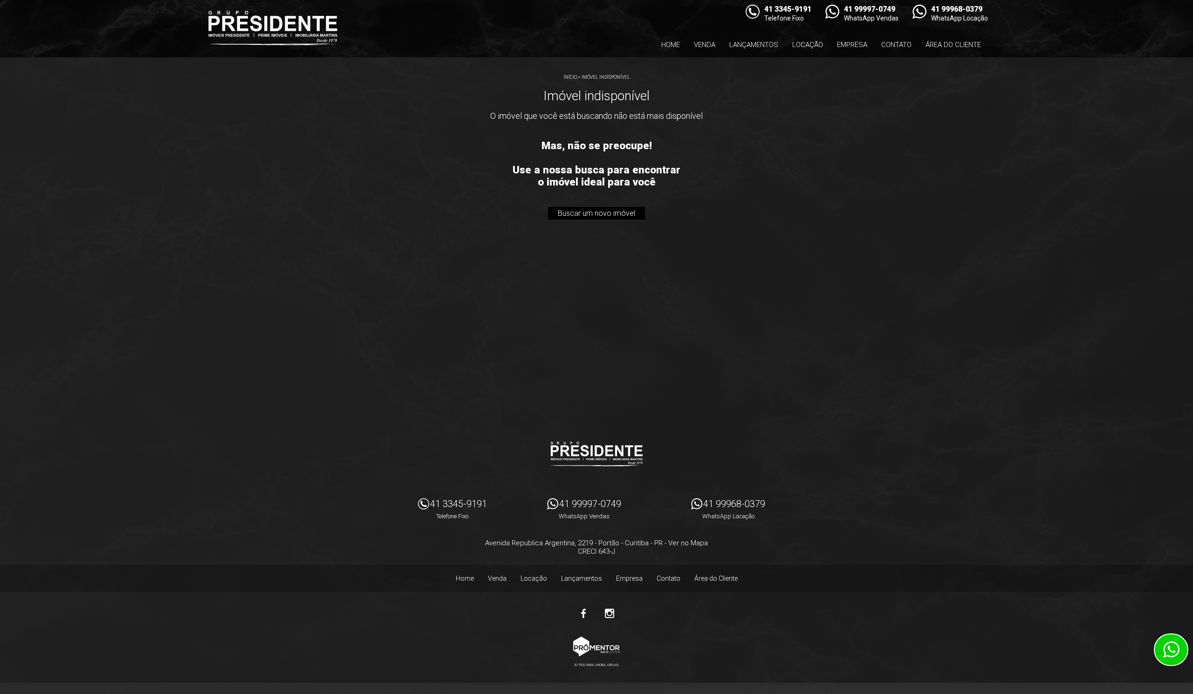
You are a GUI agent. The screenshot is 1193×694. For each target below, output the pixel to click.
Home (670, 45)
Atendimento (1171, 649)
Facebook (583, 613)
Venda (704, 45)
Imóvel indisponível (606, 77)
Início (570, 77)
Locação (807, 45)
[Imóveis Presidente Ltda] (272, 28)
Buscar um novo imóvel (596, 213)
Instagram (609, 613)
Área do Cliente (953, 45)
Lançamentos (753, 45)
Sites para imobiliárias (596, 665)
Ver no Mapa (688, 543)
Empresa (852, 45)
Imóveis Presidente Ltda (596, 454)
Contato (896, 45)
